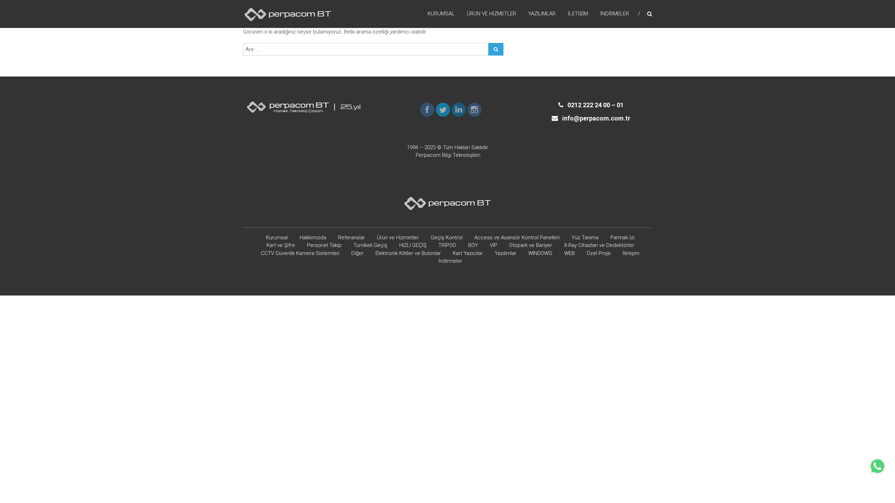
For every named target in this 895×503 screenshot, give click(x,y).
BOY (473, 245)
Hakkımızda (313, 237)
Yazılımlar (542, 13)
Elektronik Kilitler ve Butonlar (408, 253)
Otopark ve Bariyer (530, 245)
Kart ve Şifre (280, 245)
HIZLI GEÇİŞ (413, 245)
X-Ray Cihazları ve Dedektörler (599, 245)
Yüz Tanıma (585, 237)
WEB (569, 253)
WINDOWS (540, 253)
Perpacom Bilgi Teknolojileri (448, 155)
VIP (493, 245)
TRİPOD (447, 245)
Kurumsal (441, 13)
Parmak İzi (622, 237)
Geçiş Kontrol (447, 237)
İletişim (578, 13)
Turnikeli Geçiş (370, 245)
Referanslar (351, 237)
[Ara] (495, 49)
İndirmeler (614, 13)
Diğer (357, 253)
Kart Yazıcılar (468, 253)
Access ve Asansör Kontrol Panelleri (517, 237)
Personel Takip (324, 245)
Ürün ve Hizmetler (491, 13)
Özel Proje (599, 253)
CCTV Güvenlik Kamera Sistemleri (300, 253)
